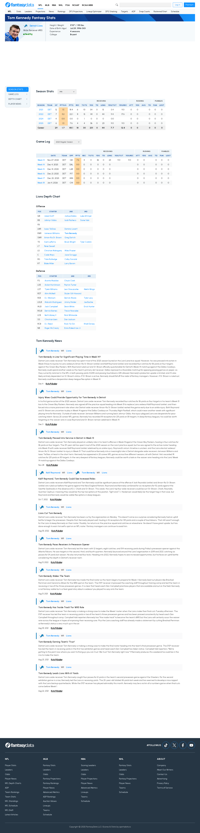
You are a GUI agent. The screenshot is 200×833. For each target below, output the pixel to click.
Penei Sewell (49, 246)
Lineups (46, 805)
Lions (68, 351)
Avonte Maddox (52, 281)
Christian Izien (51, 319)
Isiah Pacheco (70, 220)
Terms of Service (165, 788)
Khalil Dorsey (89, 324)
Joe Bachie (88, 302)
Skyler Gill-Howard (72, 293)
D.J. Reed (49, 324)
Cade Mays (49, 255)
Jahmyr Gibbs (50, 220)
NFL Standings (11, 801)
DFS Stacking (111, 11)
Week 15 (41, 169)
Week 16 (41, 173)
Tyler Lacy (88, 298)
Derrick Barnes (51, 311)
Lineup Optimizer (94, 11)
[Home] (19, 5)
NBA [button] (54, 5)
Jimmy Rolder (70, 302)
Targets (124, 11)
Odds (7, 774)
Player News (10, 778)
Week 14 (41, 164)
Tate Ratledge (50, 259)
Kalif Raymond (53, 472)
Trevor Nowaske (71, 311)
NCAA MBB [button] (87, 5)
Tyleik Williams (51, 289)
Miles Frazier (70, 250)
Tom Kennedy (71, 233)
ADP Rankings (49, 796)
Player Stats (10, 765)
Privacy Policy (163, 783)
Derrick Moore (70, 298)
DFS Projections (76, 11)
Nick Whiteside (70, 315)
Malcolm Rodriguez (53, 302)
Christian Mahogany (53, 250)
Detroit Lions (36, 25)
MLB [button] (47, 5)
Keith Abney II (50, 315)
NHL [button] (61, 5)
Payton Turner (70, 285)
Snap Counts (144, 11)
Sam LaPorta (50, 242)
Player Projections (89, 778)
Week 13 (41, 160)
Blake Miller (49, 263)
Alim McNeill (50, 293)
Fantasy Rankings (51, 783)
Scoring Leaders (88, 765)
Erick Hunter (89, 306)
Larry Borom (70, 263)
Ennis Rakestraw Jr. (72, 328)
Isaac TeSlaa (50, 229)
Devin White (69, 306)
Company (161, 765)
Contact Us (162, 774)
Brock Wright (70, 242)
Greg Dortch (70, 237)
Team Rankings (12, 792)
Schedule (175, 11)
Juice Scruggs (71, 255)
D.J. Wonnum (50, 298)
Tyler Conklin (86, 242)
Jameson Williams (52, 233)
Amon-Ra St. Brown (52, 237)
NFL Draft (9, 810)
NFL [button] (40, 5)
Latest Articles (11, 814)
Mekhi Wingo (89, 289)
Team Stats (10, 796)
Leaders (28, 11)
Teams (46, 810)
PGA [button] (67, 5)
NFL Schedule (11, 805)
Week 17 (41, 178)
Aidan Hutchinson (52, 285)
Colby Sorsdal (71, 259)
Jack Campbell (51, 306)
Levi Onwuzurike (71, 289)
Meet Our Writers (165, 770)
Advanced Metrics (51, 792)
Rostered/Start (160, 11)
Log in (177, 5)
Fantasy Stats (49, 765)
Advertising (162, 778)
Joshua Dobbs (70, 216)
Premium (189, 5)
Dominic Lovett (71, 229)
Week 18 (41, 183)
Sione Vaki (84, 220)
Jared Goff (49, 216)
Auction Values (50, 801)
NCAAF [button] (75, 5)
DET (50, 109)
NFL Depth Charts (13, 783)
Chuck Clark (69, 281)
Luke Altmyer (86, 216)
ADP (133, 11)
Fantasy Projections (51, 778)
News (51, 11)
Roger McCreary (52, 328)
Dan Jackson (69, 319)
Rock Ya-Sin (69, 324)
